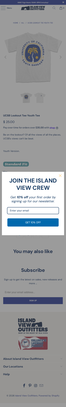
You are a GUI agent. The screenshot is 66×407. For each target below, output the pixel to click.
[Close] (60, 175)
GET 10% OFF (33, 222)
